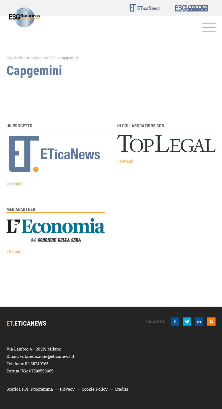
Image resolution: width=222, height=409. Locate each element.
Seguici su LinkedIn (199, 321)
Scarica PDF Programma (29, 389)
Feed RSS (211, 321)
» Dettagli (14, 183)
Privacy (67, 389)
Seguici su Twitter (187, 321)
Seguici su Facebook (175, 321)
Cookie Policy (95, 389)
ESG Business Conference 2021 (31, 57)
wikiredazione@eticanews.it (47, 356)
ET (145, 8)
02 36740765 (36, 363)
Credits (121, 389)
